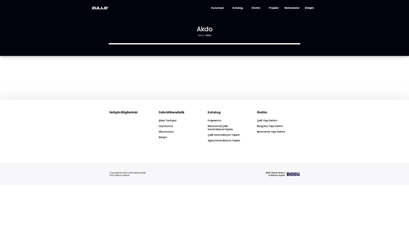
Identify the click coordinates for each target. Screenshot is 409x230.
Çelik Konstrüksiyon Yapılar (224, 135)
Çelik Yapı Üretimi (267, 120)
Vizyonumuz (166, 126)
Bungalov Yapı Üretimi (270, 126)
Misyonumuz (166, 131)
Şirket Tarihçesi (168, 120)
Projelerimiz (214, 120)
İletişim (163, 137)
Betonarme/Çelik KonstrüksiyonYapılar (220, 127)
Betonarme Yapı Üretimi (271, 131)
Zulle (201, 35)
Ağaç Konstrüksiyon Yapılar (224, 140)
